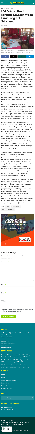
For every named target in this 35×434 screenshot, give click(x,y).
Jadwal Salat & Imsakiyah (8, 380)
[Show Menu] (2, 2)
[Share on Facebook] (5, 56)
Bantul (7, 206)
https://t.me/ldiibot (7, 409)
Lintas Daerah (9, 8)
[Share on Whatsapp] (22, 56)
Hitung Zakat (5, 383)
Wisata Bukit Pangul (8, 209)
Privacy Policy (5, 386)
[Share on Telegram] (30, 56)
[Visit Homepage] (17, 3)
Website (3, 301)
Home (3, 8)
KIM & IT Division (23, 430)
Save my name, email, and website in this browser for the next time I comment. (18, 310)
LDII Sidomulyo (16, 206)
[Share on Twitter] (13, 56)
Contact (3, 377)
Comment (5, 262)
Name (3, 285)
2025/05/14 (4, 25)
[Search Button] (33, 2)
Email (3, 293)
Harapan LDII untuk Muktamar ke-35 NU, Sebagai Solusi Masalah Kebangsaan (16, 356)
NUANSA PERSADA (6, 389)
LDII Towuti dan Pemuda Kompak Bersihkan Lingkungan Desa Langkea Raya (14, 366)
